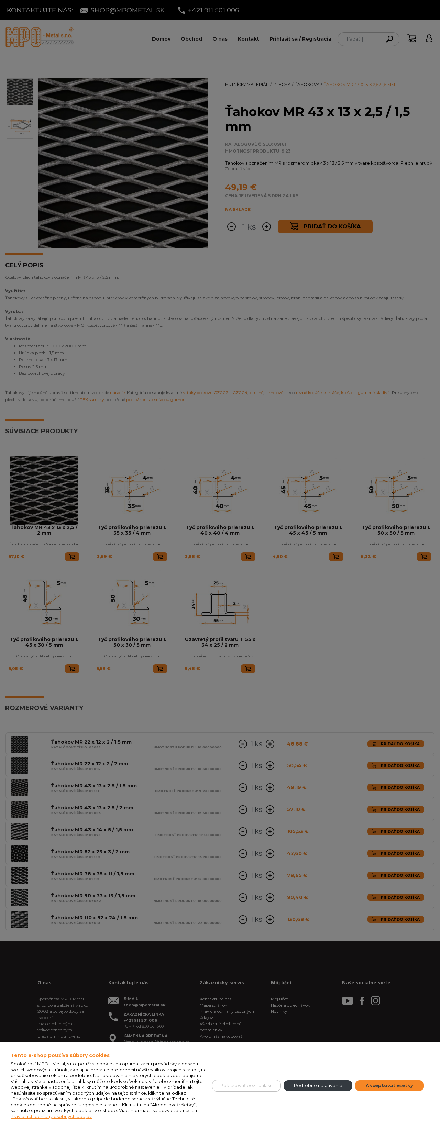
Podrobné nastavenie (318, 1085)
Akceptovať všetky (389, 1085)
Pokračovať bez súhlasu (246, 1085)
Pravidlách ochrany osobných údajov (51, 1116)
